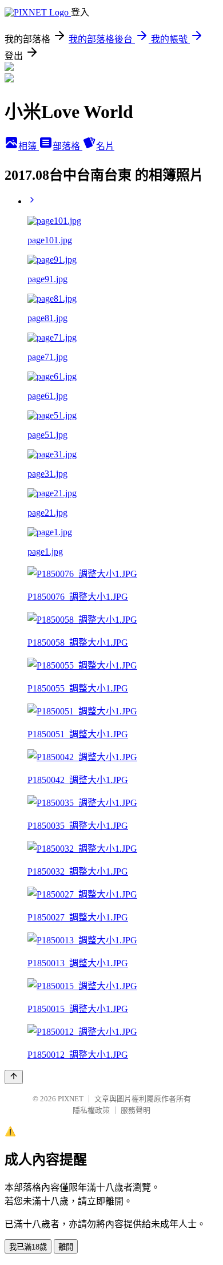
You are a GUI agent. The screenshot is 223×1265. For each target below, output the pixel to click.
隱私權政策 (91, 1110)
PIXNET (70, 1098)
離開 (65, 1247)
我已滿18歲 (28, 1247)
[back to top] (14, 1077)
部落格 (67, 146)
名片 (105, 146)
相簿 (28, 146)
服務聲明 (135, 1110)
